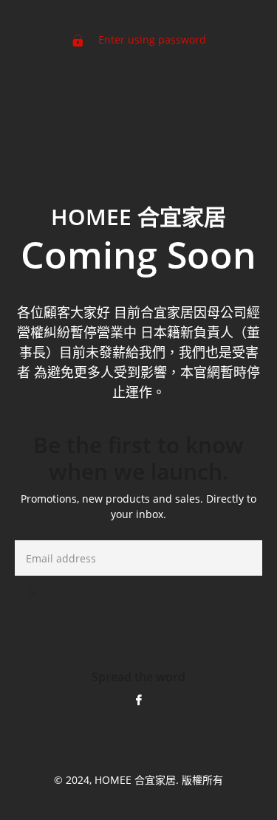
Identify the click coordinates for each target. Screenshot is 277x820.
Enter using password (150, 39)
